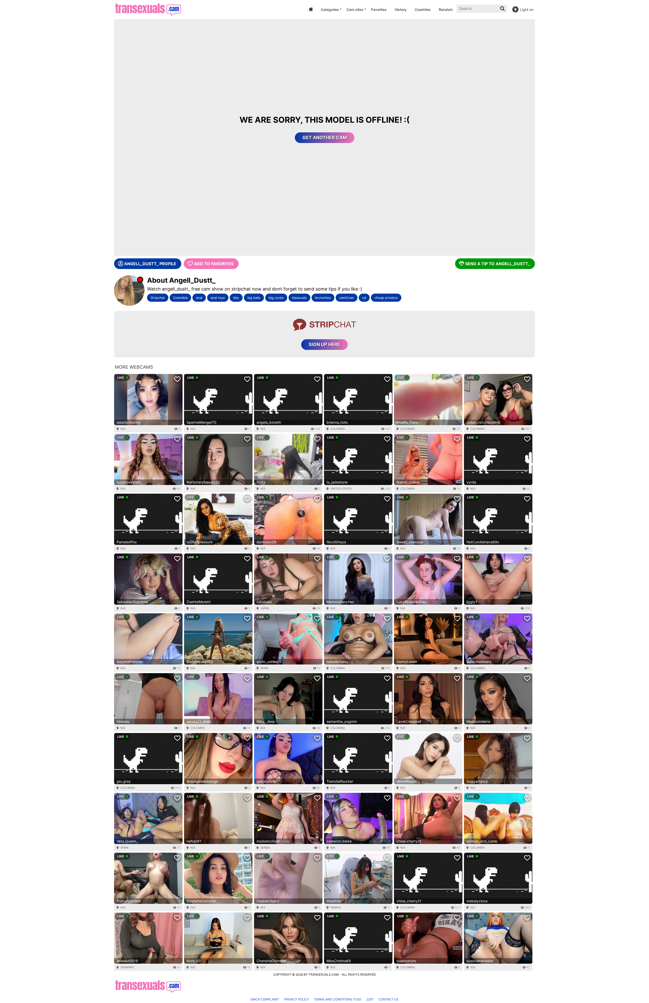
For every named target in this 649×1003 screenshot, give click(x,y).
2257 (369, 999)
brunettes (323, 298)
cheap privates (386, 298)
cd (364, 298)
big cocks (276, 298)
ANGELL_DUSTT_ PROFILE (150, 263)
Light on (526, 9)
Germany (127, 967)
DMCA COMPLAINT (264, 999)
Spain (264, 668)
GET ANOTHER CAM (324, 137)
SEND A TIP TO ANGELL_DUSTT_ (497, 263)
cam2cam (346, 298)
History (401, 9)
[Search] (503, 9)
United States (341, 488)
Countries (423, 9)
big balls (253, 298)
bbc (236, 298)
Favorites (379, 9)
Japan (264, 608)
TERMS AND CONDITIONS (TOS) (337, 999)
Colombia (180, 298)
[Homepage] (148, 9)
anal (199, 298)
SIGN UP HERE (324, 344)
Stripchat (158, 298)
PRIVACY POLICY (296, 999)
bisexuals (299, 298)
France (335, 907)
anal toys (218, 298)
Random (446, 9)
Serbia (265, 847)
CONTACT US (388, 999)
